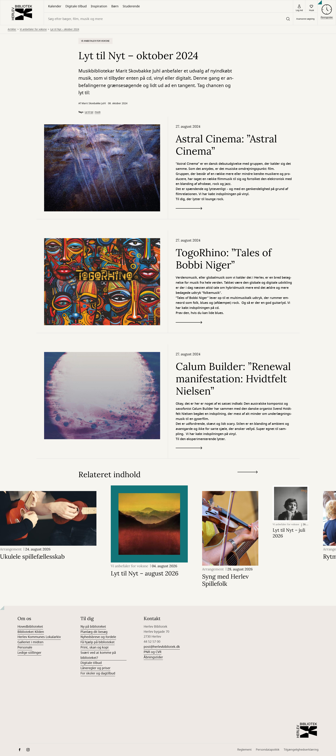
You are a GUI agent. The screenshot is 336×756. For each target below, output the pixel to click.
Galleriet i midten (30, 642)
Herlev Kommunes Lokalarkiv (39, 637)
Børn (114, 6)
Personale (25, 647)
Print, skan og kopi (94, 647)
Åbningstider (153, 657)
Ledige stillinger (29, 652)
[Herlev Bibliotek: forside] (22, 12)
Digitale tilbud (76, 6)
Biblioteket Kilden (31, 632)
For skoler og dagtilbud (97, 673)
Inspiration (99, 6)
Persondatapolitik (267, 750)
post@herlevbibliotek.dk (162, 646)
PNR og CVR (152, 652)
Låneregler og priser (95, 668)
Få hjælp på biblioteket (97, 642)
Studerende (131, 6)
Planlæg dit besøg (93, 632)
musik (97, 112)
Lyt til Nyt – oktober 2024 (64, 29)
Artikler (12, 29)
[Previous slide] (247, 478)
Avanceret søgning (305, 18)
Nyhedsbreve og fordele (98, 637)
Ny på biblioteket (93, 626)
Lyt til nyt (89, 112)
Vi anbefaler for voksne (33, 29)
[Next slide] (247, 473)
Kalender (54, 6)
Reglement (244, 750)
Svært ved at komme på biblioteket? (98, 655)
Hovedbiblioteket (30, 626)
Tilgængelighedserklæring (301, 750)
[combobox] (168, 19)
